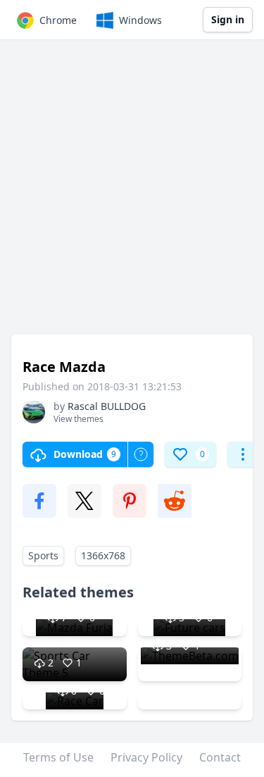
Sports (43, 555)
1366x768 (103, 555)
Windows (140, 20)
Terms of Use (58, 757)
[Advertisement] (132, 194)
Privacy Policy (146, 757)
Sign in (227, 19)
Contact (220, 757)
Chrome (58, 20)
